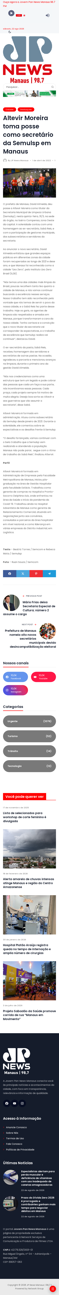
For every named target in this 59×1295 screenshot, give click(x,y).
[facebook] (7, 1103)
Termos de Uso (15, 1138)
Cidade (9, 109)
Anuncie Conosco (16, 1127)
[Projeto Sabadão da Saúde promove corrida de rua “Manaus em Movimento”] (29, 980)
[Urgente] (29, 721)
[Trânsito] (29, 751)
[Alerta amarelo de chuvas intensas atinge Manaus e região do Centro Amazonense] (29, 848)
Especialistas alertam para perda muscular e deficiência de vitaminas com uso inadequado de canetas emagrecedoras (38, 1178)
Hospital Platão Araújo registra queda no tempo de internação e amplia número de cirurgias (27, 949)
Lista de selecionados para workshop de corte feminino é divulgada (24, 817)
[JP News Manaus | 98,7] (27, 59)
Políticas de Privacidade (20, 1149)
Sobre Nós (12, 1133)
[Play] (11, 13)
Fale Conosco (14, 1144)
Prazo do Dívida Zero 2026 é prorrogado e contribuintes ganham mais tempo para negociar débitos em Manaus (38, 1204)
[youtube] (14, 1103)
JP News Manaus (20, 160)
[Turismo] (29, 736)
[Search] (52, 87)
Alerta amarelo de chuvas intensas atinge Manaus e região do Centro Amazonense (28, 883)
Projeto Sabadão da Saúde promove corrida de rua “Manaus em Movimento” (29, 1015)
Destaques (26, 109)
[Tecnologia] (29, 766)
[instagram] (22, 1103)
